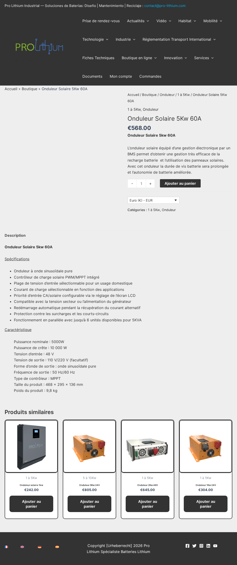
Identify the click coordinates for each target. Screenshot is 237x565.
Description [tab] (15, 235)
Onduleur (167, 95)
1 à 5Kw (184, 95)
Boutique (29, 88)
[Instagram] (201, 546)
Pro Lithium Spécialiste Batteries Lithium (33, 60)
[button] (146, 21)
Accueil (11, 88)
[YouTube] (215, 546)
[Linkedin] (208, 546)
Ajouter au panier (180, 183)
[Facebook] (187, 546)
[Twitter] (194, 546)
